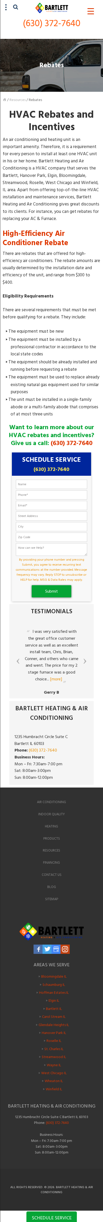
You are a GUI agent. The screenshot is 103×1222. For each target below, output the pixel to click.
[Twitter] (47, 949)
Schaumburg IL (54, 984)
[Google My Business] (56, 949)
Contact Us (52, 875)
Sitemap (51, 899)
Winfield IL (54, 1089)
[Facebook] (38, 949)
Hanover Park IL (54, 1033)
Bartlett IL (54, 1009)
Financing (51, 863)
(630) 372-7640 (52, 23)
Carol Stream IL (53, 1017)
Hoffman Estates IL (54, 993)
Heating (51, 826)
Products (51, 838)
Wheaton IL (54, 1081)
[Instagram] (65, 949)
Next (85, 661)
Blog (51, 887)
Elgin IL (54, 1000)
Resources (18, 100)
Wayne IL (54, 1065)
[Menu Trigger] (90, 11)
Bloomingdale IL (54, 976)
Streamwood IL (54, 1057)
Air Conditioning (51, 802)
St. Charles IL (53, 1049)
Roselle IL (53, 1041)
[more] (56, 679)
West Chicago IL (54, 1073)
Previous (18, 661)
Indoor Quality (51, 814)
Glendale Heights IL (54, 1025)
